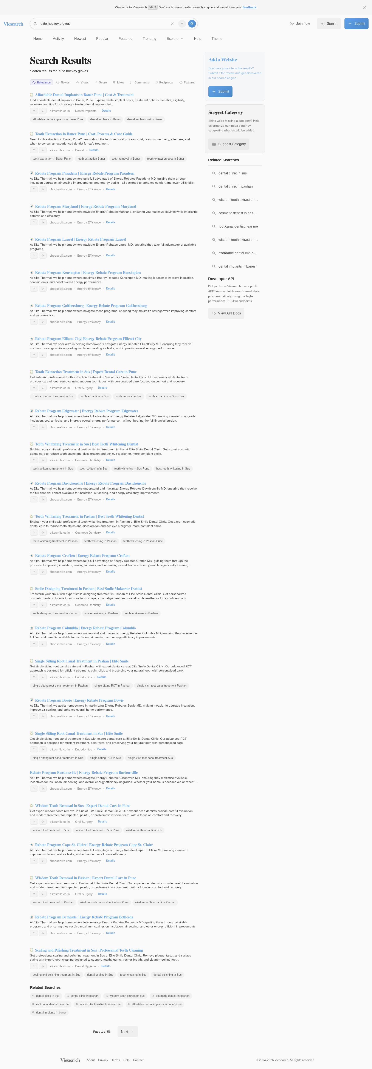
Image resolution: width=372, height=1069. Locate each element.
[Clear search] (172, 24)
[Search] (192, 24)
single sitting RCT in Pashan (112, 685)
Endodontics (83, 677)
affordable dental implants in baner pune (156, 1004)
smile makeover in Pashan (141, 613)
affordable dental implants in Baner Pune (58, 119)
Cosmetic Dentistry (88, 460)
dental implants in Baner (105, 119)
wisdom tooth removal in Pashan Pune (104, 902)
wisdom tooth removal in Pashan (53, 902)
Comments (142, 82)
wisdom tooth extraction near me (100, 1004)
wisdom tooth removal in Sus (51, 830)
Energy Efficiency (89, 189)
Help (126, 1060)
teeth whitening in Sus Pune (131, 468)
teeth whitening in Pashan (100, 541)
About (91, 1060)
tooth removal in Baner (126, 158)
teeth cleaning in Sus (133, 974)
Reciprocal (166, 82)
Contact (138, 1060)
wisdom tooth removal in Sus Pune (97, 830)
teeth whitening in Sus (93, 468)
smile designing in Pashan (101, 613)
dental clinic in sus (47, 995)
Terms (116, 1060)
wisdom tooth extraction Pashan (155, 902)
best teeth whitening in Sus (173, 468)
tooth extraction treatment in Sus (53, 396)
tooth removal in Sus (128, 396)
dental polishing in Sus (167, 974)
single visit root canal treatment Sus (150, 757)
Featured (189, 82)
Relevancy (44, 82)
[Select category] (182, 24)
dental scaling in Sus (100, 974)
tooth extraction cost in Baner (165, 158)
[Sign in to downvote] (43, 111)
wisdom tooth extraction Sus (144, 830)
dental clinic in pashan (84, 995)
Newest (65, 82)
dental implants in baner (51, 1012)
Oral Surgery (84, 388)
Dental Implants (85, 110)
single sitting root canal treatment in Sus (58, 757)
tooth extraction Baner (91, 158)
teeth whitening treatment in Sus (53, 468)
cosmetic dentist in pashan (172, 995)
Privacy (103, 1060)
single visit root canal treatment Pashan (161, 685)
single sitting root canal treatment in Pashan (60, 685)
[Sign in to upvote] (34, 111)
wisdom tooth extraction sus (127, 995)
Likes (120, 82)
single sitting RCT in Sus (105, 757)
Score (103, 82)
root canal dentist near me (52, 1004)
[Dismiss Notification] (365, 7)
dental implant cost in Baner (144, 119)
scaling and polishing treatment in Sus (56, 974)
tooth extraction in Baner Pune (52, 158)
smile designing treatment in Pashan (55, 613)
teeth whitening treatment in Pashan (55, 541)
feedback (249, 7)
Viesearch (13, 23)
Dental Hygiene (85, 966)
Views (85, 82)
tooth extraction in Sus (95, 396)
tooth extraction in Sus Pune (166, 396)
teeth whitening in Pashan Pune (143, 541)
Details (106, 110)
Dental (79, 150)
